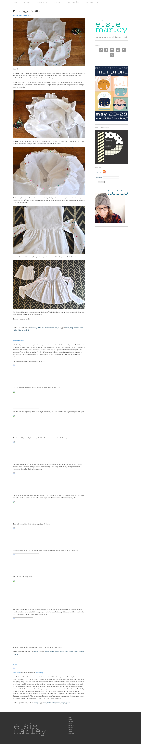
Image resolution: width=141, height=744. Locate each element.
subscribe (71, 733)
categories (73, 2)
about (27, 2)
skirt (19, 330)
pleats (62, 651)
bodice (67, 328)
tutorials (42, 2)
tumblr (70, 729)
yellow (68, 703)
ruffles (15, 330)
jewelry (57, 651)
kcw (81, 328)
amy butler (47, 703)
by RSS (99, 172)
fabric (52, 651)
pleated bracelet (18, 340)
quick (66, 651)
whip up (15, 654)
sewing (76, 651)
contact (71, 727)
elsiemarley (39, 672)
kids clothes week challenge (50, 328)
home (15, 2)
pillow (53, 703)
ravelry (70, 731)
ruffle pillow (16, 672)
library (57, 2)
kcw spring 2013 (35, 328)
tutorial (81, 651)
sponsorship (92, 2)
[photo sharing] (14, 669)
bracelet (47, 651)
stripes (63, 703)
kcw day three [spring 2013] (22, 15)
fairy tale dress (75, 328)
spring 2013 (25, 330)
